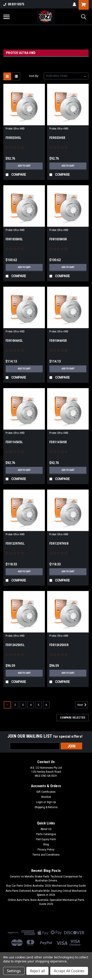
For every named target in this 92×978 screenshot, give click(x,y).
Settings (14, 970)
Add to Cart (24, 166)
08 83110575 (16, 4)
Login (39, 802)
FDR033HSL (13, 138)
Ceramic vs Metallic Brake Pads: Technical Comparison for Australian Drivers (46, 878)
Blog (46, 844)
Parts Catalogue (46, 834)
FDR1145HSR (58, 442)
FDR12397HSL (15, 543)
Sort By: (34, 76)
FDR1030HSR (58, 239)
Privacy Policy (46, 849)
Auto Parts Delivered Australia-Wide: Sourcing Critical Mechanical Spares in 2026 (46, 892)
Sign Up (51, 802)
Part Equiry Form (46, 839)
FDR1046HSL (14, 340)
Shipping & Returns (46, 807)
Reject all (37, 970)
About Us (46, 829)
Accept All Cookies (69, 970)
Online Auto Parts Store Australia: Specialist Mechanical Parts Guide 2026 (46, 902)
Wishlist (46, 797)
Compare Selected (72, 717)
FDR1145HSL (14, 442)
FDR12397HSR (59, 543)
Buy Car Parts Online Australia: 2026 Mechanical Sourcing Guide (46, 885)
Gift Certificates (46, 791)
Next (80, 704)
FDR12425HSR (59, 645)
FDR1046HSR (58, 340)
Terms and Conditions (46, 854)
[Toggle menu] (6, 17)
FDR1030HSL (14, 239)
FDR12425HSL (15, 645)
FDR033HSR (57, 138)
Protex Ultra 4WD (15, 128)
